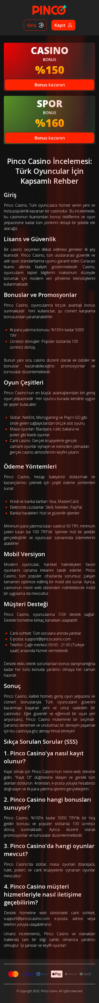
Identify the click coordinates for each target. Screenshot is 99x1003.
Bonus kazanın (49, 85)
